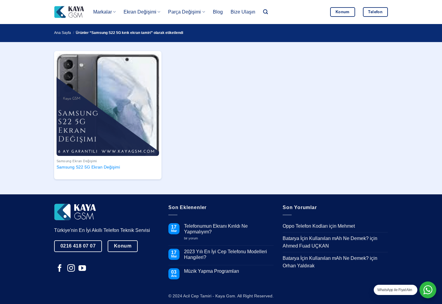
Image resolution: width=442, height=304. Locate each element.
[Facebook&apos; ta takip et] (59, 268)
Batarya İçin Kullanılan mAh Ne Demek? (326, 238)
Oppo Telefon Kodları (305, 226)
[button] (265, 12)
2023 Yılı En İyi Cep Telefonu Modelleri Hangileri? (225, 254)
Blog (218, 11)
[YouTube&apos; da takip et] (82, 268)
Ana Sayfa (62, 33)
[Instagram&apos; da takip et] (71, 268)
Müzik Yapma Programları (211, 271)
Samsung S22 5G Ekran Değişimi (88, 167)
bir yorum (193, 238)
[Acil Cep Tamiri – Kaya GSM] (69, 12)
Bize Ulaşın (243, 11)
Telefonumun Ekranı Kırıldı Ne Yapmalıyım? (216, 228)
